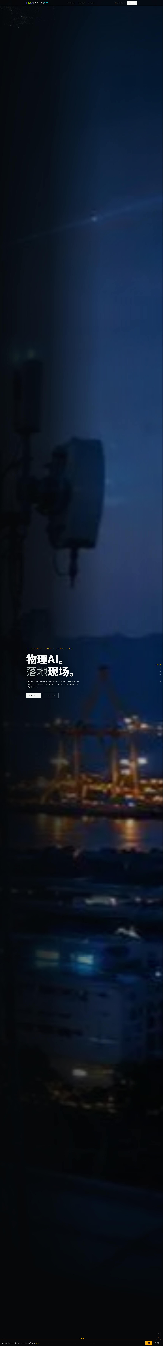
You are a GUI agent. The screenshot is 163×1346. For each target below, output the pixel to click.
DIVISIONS (71, 3)
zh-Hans (121, 3)
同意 (149, 1343)
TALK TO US (50, 695)
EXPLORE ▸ (33, 695)
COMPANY (92, 3)
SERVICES (81, 3)
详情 (37, 1343)
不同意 (157, 1343)
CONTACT (132, 3)
